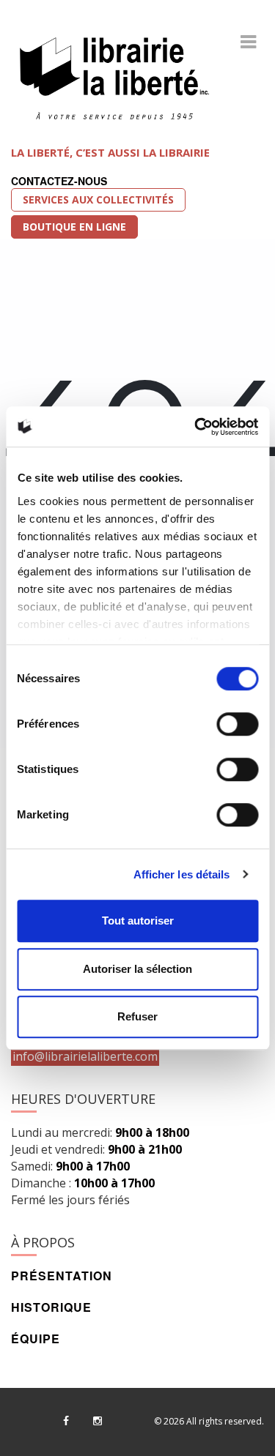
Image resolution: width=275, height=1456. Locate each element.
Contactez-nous (59, 180)
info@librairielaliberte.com (85, 1056)
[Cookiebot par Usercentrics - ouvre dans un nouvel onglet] (195, 426)
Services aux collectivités (98, 199)
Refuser (137, 1016)
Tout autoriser (138, 920)
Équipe (35, 1338)
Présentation (61, 1275)
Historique (51, 1307)
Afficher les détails (181, 874)
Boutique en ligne (74, 227)
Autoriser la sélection (137, 969)
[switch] (237, 724)
